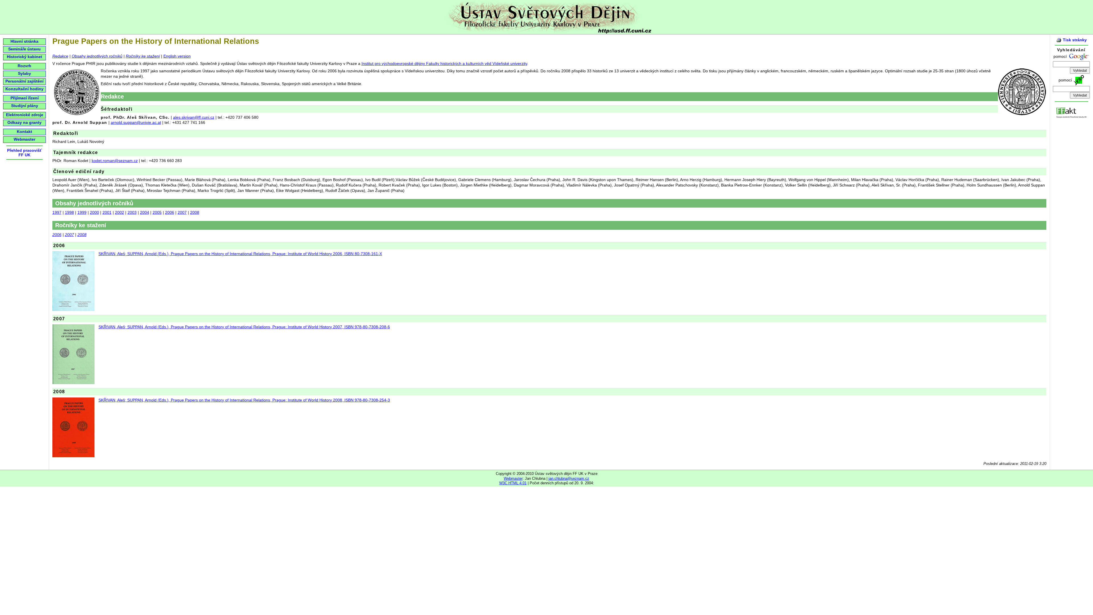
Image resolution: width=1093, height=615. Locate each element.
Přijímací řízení (25, 98)
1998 (69, 212)
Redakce (60, 56)
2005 (157, 212)
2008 (194, 212)
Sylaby (24, 73)
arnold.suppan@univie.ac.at (136, 122)
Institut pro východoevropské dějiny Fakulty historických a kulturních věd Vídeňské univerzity (444, 63)
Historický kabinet (24, 56)
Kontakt (24, 131)
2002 (119, 212)
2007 (182, 212)
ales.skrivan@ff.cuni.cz (193, 117)
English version (177, 56)
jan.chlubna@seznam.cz (568, 478)
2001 (107, 212)
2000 (94, 212)
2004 (144, 212)
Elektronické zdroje (24, 114)
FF (21, 155)
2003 (132, 212)
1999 (82, 212)
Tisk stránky (1075, 40)
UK (27, 155)
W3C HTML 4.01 (513, 483)
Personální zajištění (24, 81)
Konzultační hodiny (24, 89)
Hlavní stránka (24, 41)
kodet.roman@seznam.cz (115, 160)
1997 (56, 212)
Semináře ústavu (24, 49)
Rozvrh (24, 65)
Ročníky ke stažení (143, 56)
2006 (169, 212)
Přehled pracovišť (24, 150)
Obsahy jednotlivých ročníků (97, 56)
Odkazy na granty (24, 122)
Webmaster (24, 139)
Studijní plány (24, 105)
